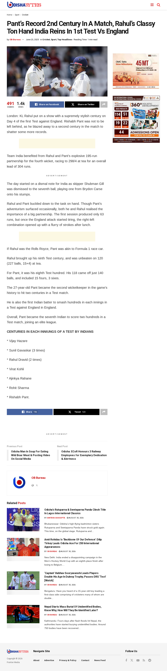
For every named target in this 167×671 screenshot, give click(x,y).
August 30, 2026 (76, 518)
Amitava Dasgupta (56, 518)
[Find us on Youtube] (138, 660)
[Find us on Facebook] (126, 660)
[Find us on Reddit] (149, 660)
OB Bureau (15, 39)
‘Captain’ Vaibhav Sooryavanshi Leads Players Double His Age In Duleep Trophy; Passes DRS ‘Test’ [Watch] (75, 577)
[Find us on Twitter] (131, 660)
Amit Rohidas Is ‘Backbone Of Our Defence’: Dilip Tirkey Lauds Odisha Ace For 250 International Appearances (73, 543)
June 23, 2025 (32, 39)
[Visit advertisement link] (136, 71)
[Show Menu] (152, 5)
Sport (17, 15)
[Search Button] (158, 5)
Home (9, 15)
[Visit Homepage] (24, 5)
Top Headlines (64, 39)
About (36, 660)
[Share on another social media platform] (103, 104)
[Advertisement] (57, 143)
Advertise (49, 660)
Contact (85, 660)
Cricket (25, 15)
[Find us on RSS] (144, 660)
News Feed (100, 660)
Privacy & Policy (67, 660)
